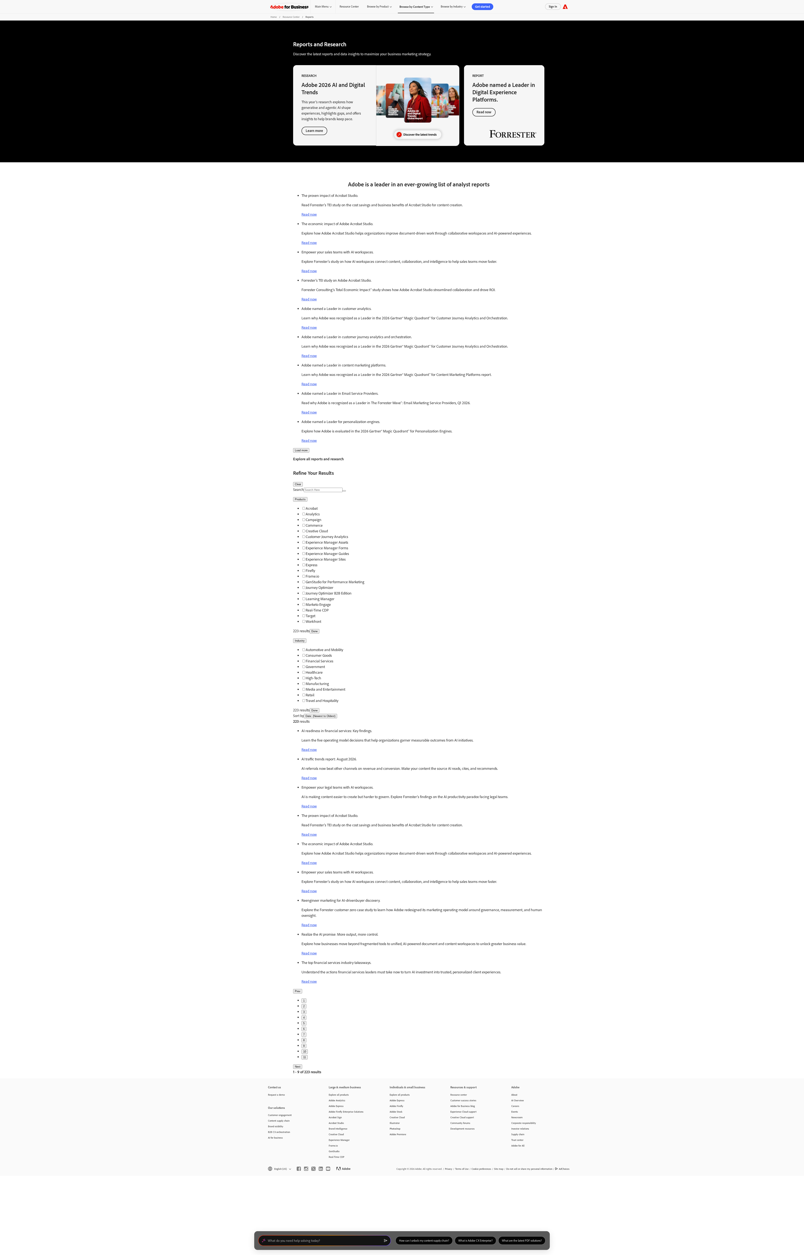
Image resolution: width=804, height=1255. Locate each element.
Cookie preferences (481, 1168)
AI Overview (517, 1100)
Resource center (458, 1094)
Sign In (553, 6)
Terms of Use (462, 1168)
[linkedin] (321, 1169)
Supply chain (517, 1134)
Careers (515, 1106)
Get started (482, 7)
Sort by (298, 715)
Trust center (517, 1139)
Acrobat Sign (335, 1117)
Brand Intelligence (338, 1128)
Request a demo (276, 1094)
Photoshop (395, 1128)
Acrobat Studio (336, 1123)
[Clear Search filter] (344, 490)
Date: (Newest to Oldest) (320, 716)
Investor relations (520, 1128)
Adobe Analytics (337, 1100)
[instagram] (306, 1169)
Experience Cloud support (463, 1111)
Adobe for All (517, 1145)
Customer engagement (280, 1115)
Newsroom (517, 1117)
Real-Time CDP (336, 1156)
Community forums (460, 1123)
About (514, 1094)
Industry (300, 640)
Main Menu (322, 6)
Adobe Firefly (396, 1106)
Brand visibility (275, 1126)
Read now (484, 112)
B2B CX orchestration (279, 1132)
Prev (297, 991)
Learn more (314, 130)
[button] (279, 1169)
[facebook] (299, 1169)
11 (304, 1057)
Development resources (462, 1128)
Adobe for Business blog (462, 1106)
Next (297, 1066)
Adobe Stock (396, 1111)
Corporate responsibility (523, 1123)
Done (314, 631)
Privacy (448, 1168)
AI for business (275, 1137)
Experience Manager (339, 1139)
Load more (301, 450)
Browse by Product (378, 6)
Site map (498, 1168)
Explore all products (339, 1094)
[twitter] (313, 1169)
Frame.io (333, 1145)
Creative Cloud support (462, 1117)
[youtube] (328, 1169)
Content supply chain (279, 1120)
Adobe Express (336, 1106)
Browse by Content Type (414, 6)
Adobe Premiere (398, 1134)
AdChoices (564, 1168)
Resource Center (349, 6)
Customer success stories (463, 1100)
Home (274, 16)
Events (514, 1111)
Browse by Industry (452, 6)
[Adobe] (565, 6)
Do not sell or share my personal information (529, 1168)
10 (304, 1051)
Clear (298, 484)
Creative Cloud (336, 1134)
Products (300, 499)
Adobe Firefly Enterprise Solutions (346, 1111)
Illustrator (395, 1123)
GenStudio (334, 1151)
